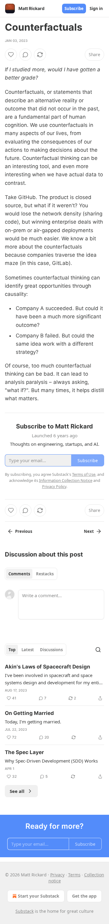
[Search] (98, 650)
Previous (23, 531)
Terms (74, 875)
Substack (24, 911)
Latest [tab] (27, 649)
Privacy (57, 875)
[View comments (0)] (25, 55)
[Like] (11, 55)
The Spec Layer (24, 752)
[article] (54, 682)
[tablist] (31, 574)
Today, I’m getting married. (33, 722)
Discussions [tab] (51, 649)
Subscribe (74, 8)
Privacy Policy (54, 486)
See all (17, 791)
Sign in (96, 8)
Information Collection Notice (65, 480)
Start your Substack (38, 896)
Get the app (84, 896)
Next (89, 531)
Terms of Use (83, 474)
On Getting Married (29, 713)
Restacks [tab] (45, 574)
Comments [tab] (19, 574)
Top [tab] (11, 649)
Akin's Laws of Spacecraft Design (47, 667)
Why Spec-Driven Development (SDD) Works (51, 761)
